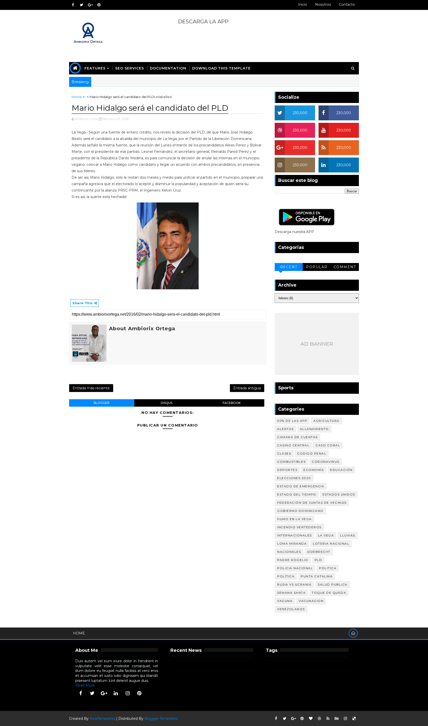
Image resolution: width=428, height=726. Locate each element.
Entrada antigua (247, 388)
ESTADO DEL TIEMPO (296, 494)
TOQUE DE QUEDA (329, 592)
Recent (288, 267)
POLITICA (327, 568)
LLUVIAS (347, 535)
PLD (318, 560)
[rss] (328, 718)
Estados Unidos (338, 494)
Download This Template (221, 68)
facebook (232, 403)
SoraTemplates (102, 718)
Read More (85, 685)
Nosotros (323, 4)
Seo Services (129, 68)
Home (77, 97)
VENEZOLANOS (291, 609)
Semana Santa (291, 592)
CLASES (284, 453)
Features (95, 68)
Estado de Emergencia (300, 486)
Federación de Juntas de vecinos (312, 502)
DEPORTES (287, 470)
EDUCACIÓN (341, 470)
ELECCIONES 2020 (294, 478)
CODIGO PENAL (311, 453)
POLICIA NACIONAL (295, 568)
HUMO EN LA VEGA (294, 519)
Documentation (168, 68)
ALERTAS (285, 429)
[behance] (336, 718)
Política (285, 576)
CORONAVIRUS (325, 461)
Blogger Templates (161, 718)
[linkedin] (116, 693)
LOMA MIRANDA (292, 543)
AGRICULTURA (326, 421)
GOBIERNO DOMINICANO (300, 511)
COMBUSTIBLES (291, 461)
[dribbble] (319, 718)
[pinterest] (99, 5)
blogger (101, 403)
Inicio (302, 4)
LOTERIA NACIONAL (331, 543)
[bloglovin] (310, 718)
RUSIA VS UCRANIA (294, 584)
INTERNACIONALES (294, 535)
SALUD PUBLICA (333, 584)
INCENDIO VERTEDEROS (299, 527)
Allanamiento (314, 429)
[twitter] (81, 5)
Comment (345, 267)
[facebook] (73, 5)
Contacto (347, 4)
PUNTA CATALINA (317, 576)
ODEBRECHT (318, 552)
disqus (166, 403)
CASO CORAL (328, 445)
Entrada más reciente (91, 388)
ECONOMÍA (313, 470)
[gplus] (90, 5)
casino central (293, 445)
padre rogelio (292, 560)
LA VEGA (326, 535)
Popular (316, 267)
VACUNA (285, 601)
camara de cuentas (297, 437)
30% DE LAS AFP (292, 421)
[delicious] (354, 718)
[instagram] (127, 693)
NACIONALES (289, 552)
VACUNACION (311, 601)
